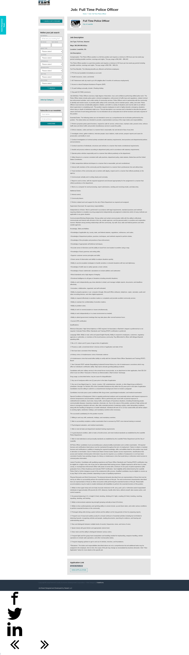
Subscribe (51, 123)
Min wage (43, 42)
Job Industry (44, 67)
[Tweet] (15, 620)
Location (43, 55)
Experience (44, 61)
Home (85, 14)
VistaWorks (100, 582)
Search (52, 88)
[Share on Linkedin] (15, 636)
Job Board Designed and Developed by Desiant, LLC (55, 588)
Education (43, 80)
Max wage (55, 42)
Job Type (43, 74)
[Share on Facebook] (15, 605)
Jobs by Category (47, 100)
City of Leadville (88, 24)
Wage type (43, 48)
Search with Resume (52, 21)
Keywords (43, 35)
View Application (78, 570)
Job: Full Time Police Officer (97, 14)
